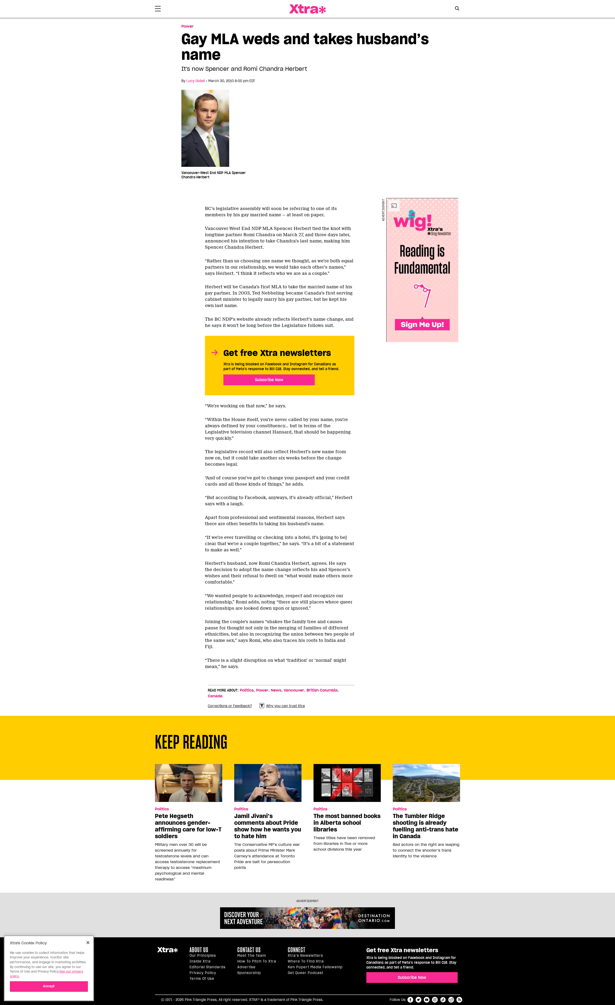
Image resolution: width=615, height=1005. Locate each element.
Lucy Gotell (195, 81)
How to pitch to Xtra (256, 961)
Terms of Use (202, 978)
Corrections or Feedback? (230, 706)
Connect (296, 950)
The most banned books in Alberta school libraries (347, 823)
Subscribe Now (269, 379)
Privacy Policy (203, 973)
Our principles (203, 955)
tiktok (443, 1000)
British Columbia (322, 690)
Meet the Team (251, 955)
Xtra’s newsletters (305, 955)
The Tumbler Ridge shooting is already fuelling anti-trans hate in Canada (425, 826)
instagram (435, 1000)
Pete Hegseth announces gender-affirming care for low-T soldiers (188, 826)
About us (199, 950)
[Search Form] (457, 9)
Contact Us (249, 950)
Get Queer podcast (305, 973)
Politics (247, 690)
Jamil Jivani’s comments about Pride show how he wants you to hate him (267, 826)
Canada (215, 696)
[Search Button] (457, 9)
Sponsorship (249, 973)
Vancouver (294, 690)
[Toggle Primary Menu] (158, 9)
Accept (49, 986)
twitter (418, 1000)
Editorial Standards (208, 967)
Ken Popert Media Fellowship (315, 967)
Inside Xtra (200, 961)
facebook (410, 1000)
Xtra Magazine (307, 9)
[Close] (88, 942)
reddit (451, 1000)
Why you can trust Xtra (285, 706)
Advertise (246, 967)
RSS (459, 1000)
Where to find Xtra (306, 961)
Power (187, 26)
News (276, 690)
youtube (427, 1000)
